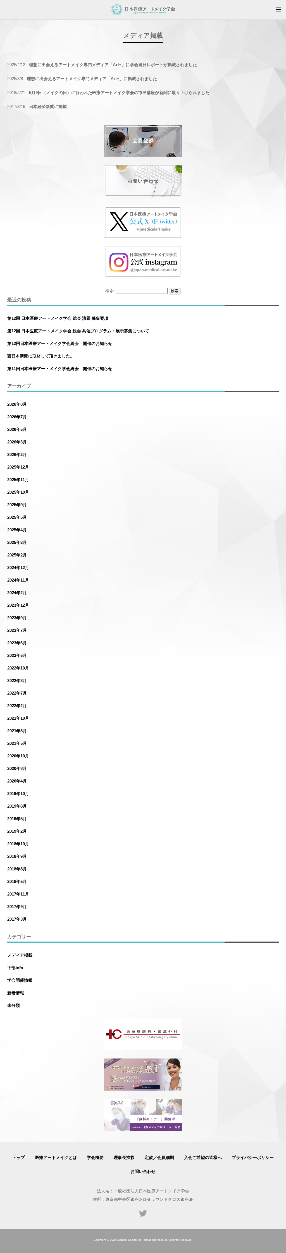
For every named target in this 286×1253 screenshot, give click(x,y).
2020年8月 (17, 768)
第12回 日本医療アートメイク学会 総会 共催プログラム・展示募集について (78, 330)
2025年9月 (17, 504)
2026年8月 (17, 404)
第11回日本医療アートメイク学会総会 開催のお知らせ (59, 368)
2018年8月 (17, 868)
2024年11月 (18, 580)
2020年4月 (17, 781)
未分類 (13, 1005)
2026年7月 (17, 416)
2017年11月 (18, 894)
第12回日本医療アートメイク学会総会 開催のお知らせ (59, 343)
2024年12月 (18, 567)
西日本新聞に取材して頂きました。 (40, 356)
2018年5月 (17, 881)
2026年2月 (17, 454)
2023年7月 (17, 630)
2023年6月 (17, 642)
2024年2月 (17, 592)
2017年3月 (17, 919)
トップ (18, 1157)
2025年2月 (17, 555)
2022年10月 (18, 668)
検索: (110, 290)
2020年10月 (18, 755)
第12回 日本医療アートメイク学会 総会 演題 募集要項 (57, 318)
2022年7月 (17, 693)
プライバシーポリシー (253, 1157)
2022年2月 (17, 705)
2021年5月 (17, 743)
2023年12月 (18, 605)
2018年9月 (17, 856)
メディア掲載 (19, 955)
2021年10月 (18, 718)
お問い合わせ (143, 1171)
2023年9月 (17, 617)
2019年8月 (17, 806)
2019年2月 (17, 831)
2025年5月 (17, 517)
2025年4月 (17, 529)
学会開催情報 (19, 980)
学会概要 (95, 1157)
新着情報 (15, 992)
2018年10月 (18, 843)
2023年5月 (17, 655)
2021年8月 (17, 730)
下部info (15, 967)
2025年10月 (18, 492)
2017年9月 (17, 906)
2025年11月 (18, 479)
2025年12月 (18, 467)
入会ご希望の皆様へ (203, 1157)
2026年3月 (17, 442)
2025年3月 (17, 542)
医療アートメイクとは (56, 1157)
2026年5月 (17, 429)
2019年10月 (18, 793)
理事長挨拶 (124, 1157)
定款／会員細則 (159, 1157)
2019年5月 (17, 818)
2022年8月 (17, 680)
